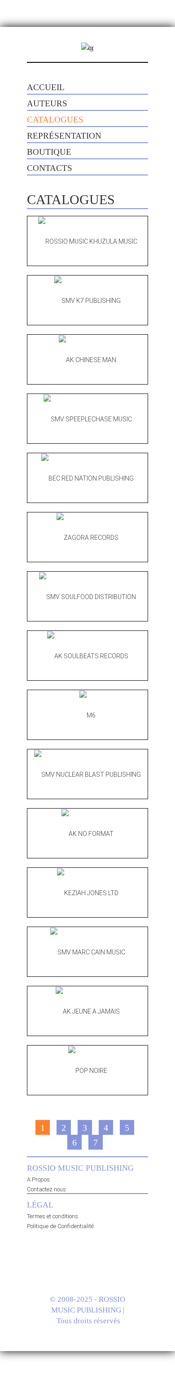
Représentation (64, 135)
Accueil (46, 87)
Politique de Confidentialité (60, 1226)
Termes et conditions (52, 1216)
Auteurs (47, 103)
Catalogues (55, 119)
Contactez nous (46, 1189)
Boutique (49, 152)
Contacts (49, 168)
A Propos (38, 1179)
